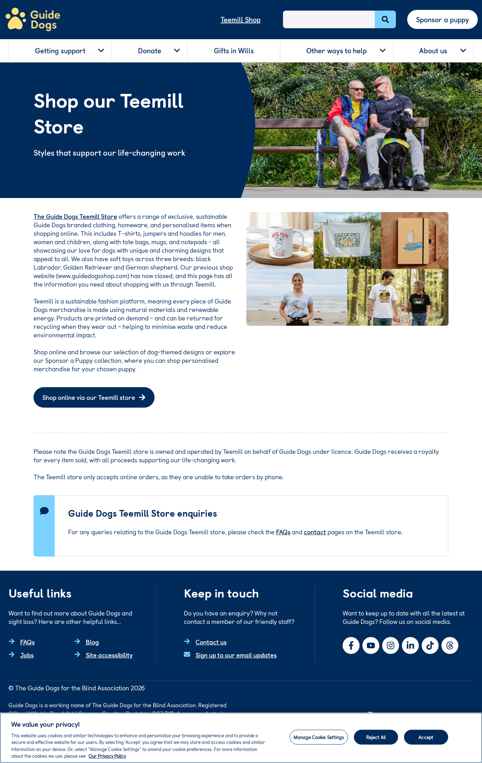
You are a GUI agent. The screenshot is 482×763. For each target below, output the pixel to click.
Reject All (376, 737)
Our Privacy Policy (107, 755)
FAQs (283, 531)
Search (385, 19)
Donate (149, 50)
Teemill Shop (240, 19)
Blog (92, 642)
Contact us (211, 642)
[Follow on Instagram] (390, 645)
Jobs (27, 655)
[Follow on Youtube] (370, 645)
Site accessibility (109, 655)
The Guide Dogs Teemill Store (75, 216)
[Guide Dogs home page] (32, 20)
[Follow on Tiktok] (430, 645)
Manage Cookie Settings (319, 737)
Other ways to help (336, 50)
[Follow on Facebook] (351, 645)
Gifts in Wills (234, 50)
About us (433, 50)
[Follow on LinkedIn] (410, 645)
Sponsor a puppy (442, 19)
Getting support (60, 50)
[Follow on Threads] (449, 645)
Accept (425, 737)
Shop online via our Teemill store (88, 397)
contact (315, 531)
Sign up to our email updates (236, 655)
